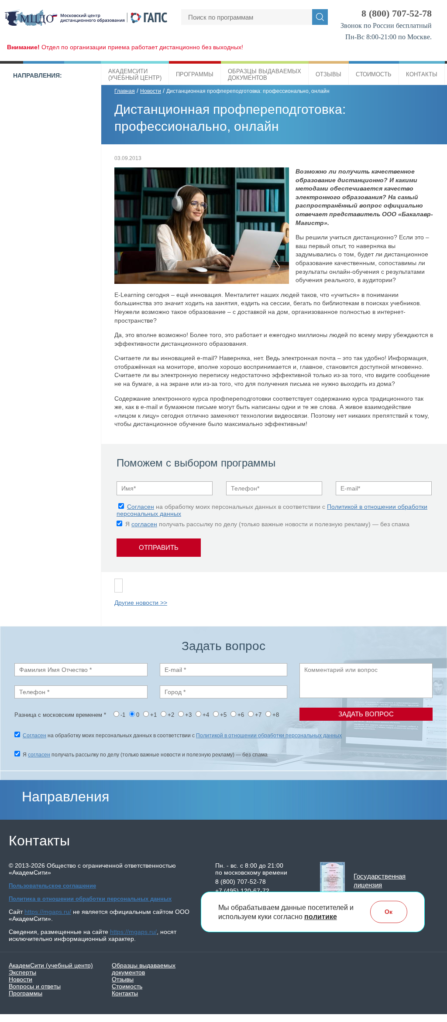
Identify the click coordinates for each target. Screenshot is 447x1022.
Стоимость (374, 74)
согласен (144, 524)
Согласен (140, 506)
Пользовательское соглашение (52, 885)
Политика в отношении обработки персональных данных (90, 899)
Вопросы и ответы (35, 986)
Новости (150, 91)
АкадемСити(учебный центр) (135, 74)
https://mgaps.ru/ (47, 911)
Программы (194, 74)
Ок (388, 911)
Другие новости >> (140, 602)
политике (320, 916)
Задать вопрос (366, 714)
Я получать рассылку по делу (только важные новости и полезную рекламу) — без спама (267, 524)
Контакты (421, 74)
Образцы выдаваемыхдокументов (264, 74)
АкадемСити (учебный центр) (51, 965)
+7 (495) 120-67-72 (242, 890)
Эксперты (22, 972)
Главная (124, 91)
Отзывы (328, 74)
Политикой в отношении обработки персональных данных (269, 735)
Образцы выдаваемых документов (143, 969)
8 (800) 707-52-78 (396, 13)
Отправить (159, 547)
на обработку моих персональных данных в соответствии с (182, 735)
